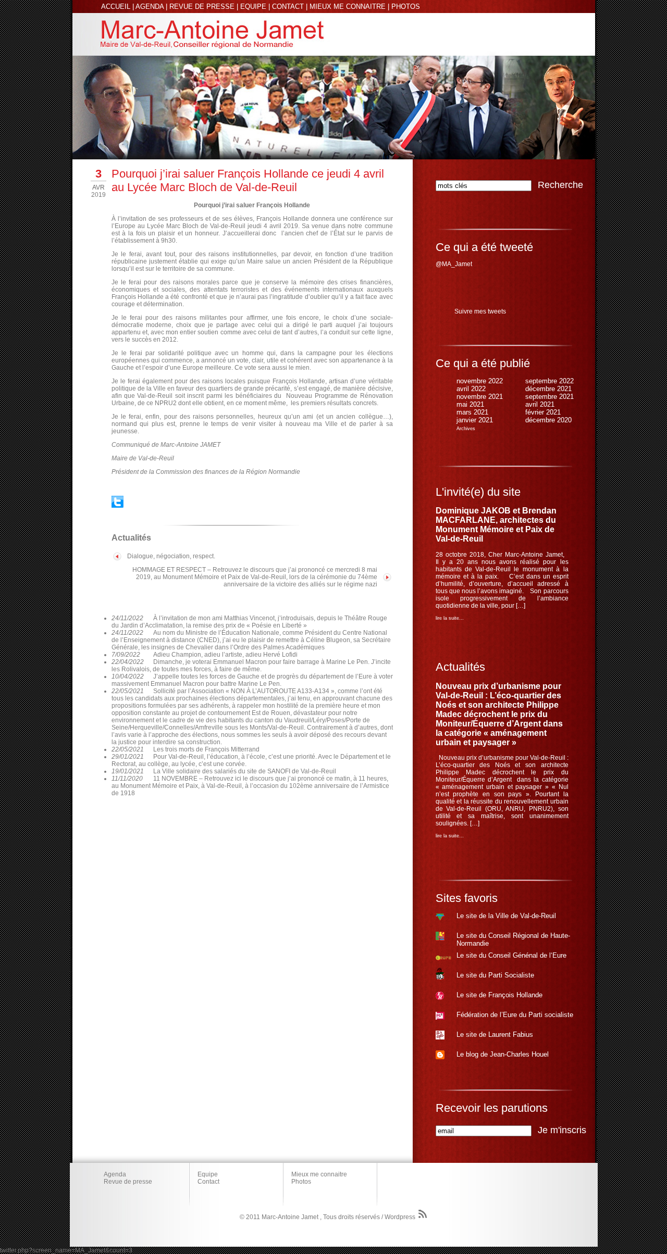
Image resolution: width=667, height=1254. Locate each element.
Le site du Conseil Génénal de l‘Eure (511, 955)
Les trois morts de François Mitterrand (206, 749)
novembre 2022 (479, 381)
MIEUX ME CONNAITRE (348, 6)
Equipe (207, 1174)
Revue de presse (128, 1181)
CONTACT (288, 6)
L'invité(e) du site (478, 491)
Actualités (460, 666)
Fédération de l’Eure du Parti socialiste (514, 1015)
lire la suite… (450, 618)
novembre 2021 (479, 396)
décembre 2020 (548, 420)
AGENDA (149, 6)
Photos (301, 1181)
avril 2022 (471, 389)
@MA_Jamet (454, 264)
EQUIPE (253, 6)
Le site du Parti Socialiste (495, 975)
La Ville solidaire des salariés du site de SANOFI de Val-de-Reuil (244, 771)
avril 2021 (539, 404)
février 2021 (543, 412)
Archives (465, 428)
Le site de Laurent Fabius (494, 1034)
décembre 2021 (548, 389)
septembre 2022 (549, 381)
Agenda (115, 1174)
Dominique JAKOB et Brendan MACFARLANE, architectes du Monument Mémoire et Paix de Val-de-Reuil (496, 524)
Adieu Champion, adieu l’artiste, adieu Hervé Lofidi (225, 654)
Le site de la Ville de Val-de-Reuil (506, 916)
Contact (208, 1181)
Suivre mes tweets (480, 311)
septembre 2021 (549, 396)
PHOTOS (405, 6)
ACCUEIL (115, 6)
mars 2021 (472, 412)
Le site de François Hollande (499, 995)
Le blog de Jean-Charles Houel (502, 1054)
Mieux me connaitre (319, 1174)
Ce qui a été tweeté (484, 247)
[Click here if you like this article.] (117, 505)
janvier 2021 (474, 420)
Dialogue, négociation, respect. (171, 556)
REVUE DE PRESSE (201, 6)
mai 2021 (470, 404)
